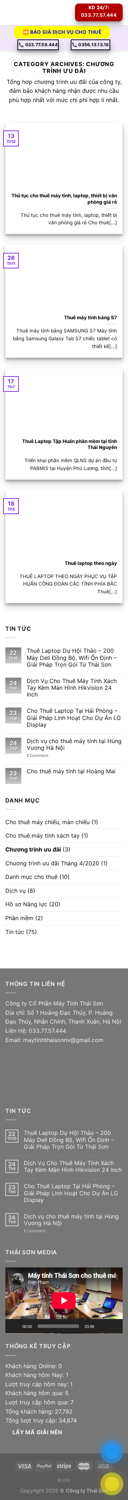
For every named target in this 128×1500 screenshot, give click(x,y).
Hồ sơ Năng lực (26, 904)
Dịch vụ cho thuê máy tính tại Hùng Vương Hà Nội (74, 744)
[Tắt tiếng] (102, 1326)
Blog (64, 1480)
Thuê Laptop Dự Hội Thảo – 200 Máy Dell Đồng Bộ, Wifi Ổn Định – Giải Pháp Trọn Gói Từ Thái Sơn (72, 657)
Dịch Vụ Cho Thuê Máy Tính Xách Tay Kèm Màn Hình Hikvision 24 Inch (72, 688)
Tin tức (14, 931)
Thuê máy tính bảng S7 (90, 317)
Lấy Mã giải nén (37, 1432)
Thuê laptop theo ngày (91, 563)
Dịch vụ (15, 890)
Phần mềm (19, 918)
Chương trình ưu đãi (33, 849)
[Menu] (9, 12)
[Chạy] (14, 1326)
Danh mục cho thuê (31, 876)
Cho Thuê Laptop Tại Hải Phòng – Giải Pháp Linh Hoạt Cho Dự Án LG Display (74, 718)
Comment (37, 755)
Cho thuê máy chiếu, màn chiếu (47, 822)
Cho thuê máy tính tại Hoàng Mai (71, 771)
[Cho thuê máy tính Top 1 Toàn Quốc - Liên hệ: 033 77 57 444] (44, 12)
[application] (64, 1300)
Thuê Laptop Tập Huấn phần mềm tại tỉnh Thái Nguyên (69, 444)
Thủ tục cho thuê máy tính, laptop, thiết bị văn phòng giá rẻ (64, 199)
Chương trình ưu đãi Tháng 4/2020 (52, 863)
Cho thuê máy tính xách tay (42, 835)
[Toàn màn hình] (113, 1326)
